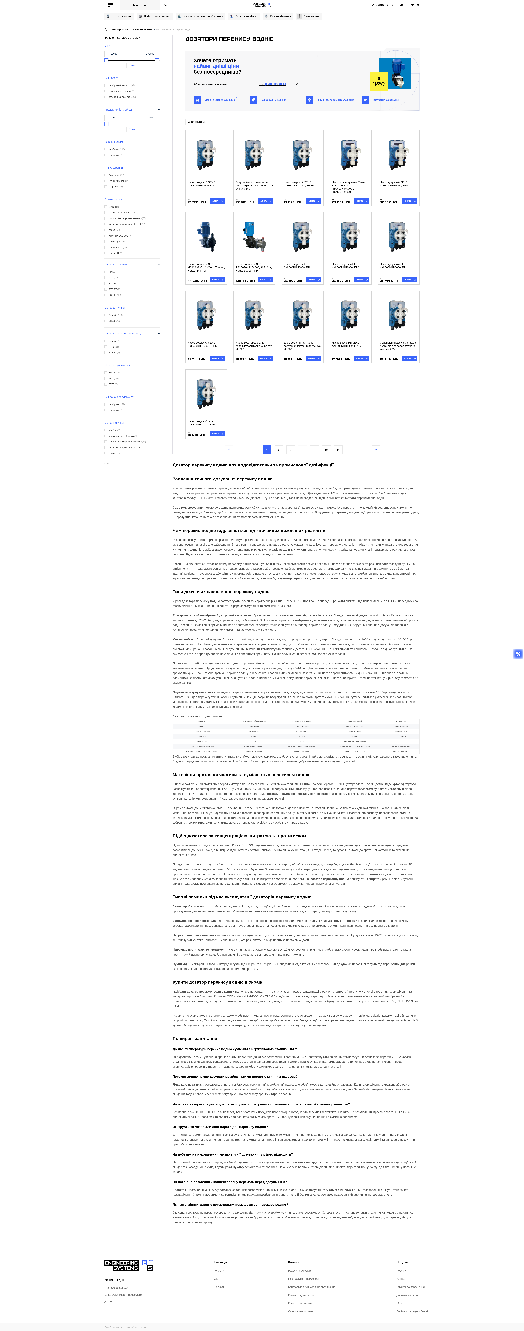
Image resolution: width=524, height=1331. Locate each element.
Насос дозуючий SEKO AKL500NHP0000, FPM (394, 266)
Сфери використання (300, 1311)
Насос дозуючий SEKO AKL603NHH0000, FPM (201, 184)
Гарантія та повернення (410, 1286)
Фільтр (132, 65)
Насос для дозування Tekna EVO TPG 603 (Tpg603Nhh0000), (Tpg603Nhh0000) (348, 187)
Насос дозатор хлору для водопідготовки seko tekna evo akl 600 (254, 346)
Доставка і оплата (407, 1295)
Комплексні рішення (280, 16)
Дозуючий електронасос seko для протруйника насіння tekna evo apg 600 (254, 185)
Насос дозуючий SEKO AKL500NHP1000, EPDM (202, 344)
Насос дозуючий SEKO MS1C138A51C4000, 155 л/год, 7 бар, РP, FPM (206, 267)
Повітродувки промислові (157, 16)
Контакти (219, 1286)
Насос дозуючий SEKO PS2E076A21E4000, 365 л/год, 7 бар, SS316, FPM (254, 267)
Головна (219, 1270)
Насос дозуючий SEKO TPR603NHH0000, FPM (394, 184)
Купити (215, 201)
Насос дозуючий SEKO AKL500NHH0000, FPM (298, 266)
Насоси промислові (122, 16)
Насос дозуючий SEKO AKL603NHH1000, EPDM (347, 344)
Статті (217, 1278)
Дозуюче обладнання (142, 29)
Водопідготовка (311, 16)
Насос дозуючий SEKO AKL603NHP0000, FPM (201, 423)
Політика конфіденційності (412, 1311)
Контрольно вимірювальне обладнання (203, 16)
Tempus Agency (140, 1327)
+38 (384, 5)
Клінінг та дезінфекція (246, 16)
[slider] (106, 60)
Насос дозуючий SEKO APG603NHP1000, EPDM (299, 184)
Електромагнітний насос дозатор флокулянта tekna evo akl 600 (302, 346)
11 (338, 449)
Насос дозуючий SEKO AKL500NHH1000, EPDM (347, 266)
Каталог (141, 5)
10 (326, 449)
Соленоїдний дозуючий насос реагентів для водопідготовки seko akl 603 (398, 346)
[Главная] (105, 29)
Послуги (401, 1270)
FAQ (399, 1303)
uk (401, 5)
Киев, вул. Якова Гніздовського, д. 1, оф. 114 (123, 1298)
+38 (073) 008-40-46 (116, 1288)
